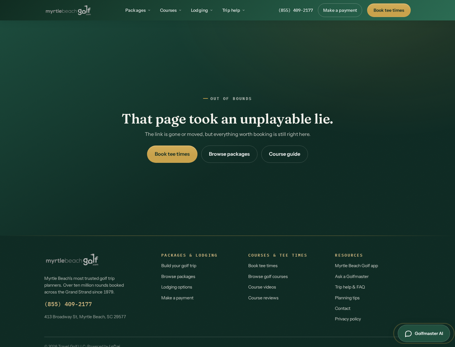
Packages (135, 10)
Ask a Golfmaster (352, 276)
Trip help (231, 10)
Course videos (262, 287)
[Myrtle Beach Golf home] (68, 10)
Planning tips (347, 298)
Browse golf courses (268, 276)
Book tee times (389, 10)
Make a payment (340, 10)
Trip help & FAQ (350, 287)
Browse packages (229, 154)
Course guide (284, 154)
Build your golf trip (178, 265)
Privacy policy (348, 319)
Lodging (199, 10)
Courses (168, 10)
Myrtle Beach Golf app (356, 265)
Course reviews (263, 298)
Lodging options (176, 287)
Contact (342, 308)
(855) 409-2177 (295, 10)
